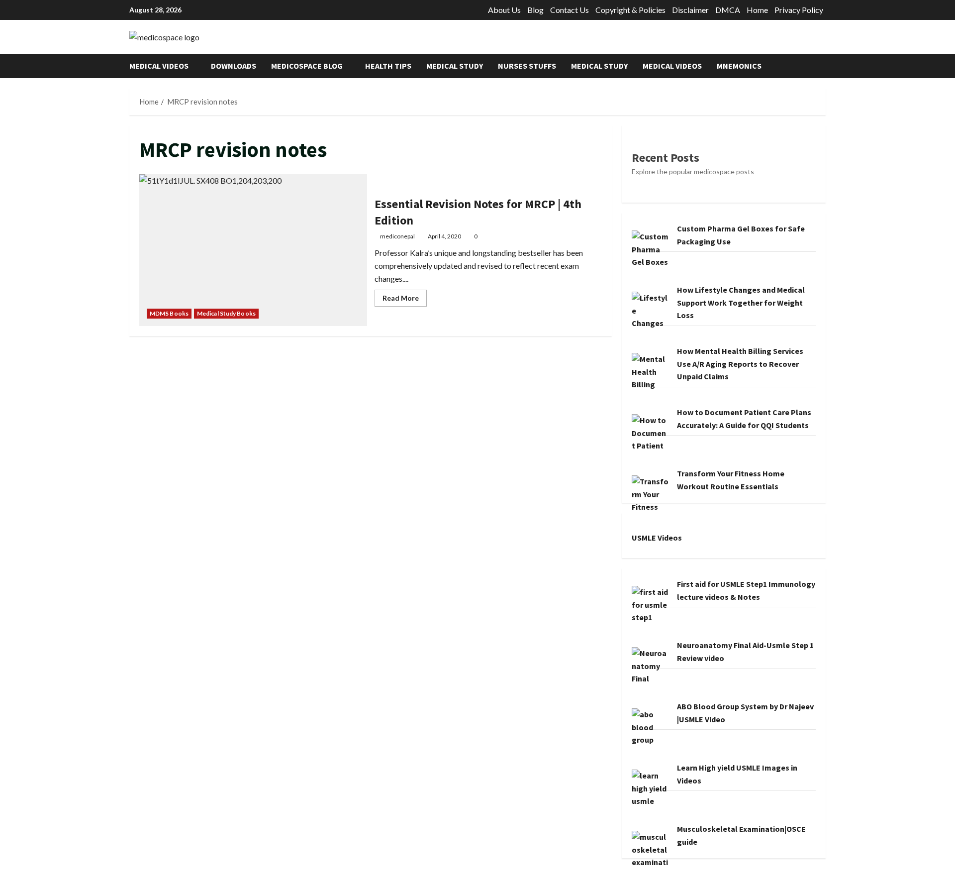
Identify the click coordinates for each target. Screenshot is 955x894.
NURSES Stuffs (527, 66)
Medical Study (454, 66)
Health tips (388, 66)
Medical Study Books (226, 313)
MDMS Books (169, 313)
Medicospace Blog (307, 66)
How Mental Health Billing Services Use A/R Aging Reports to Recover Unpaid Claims (740, 363)
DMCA (727, 9)
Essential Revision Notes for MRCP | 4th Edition (253, 250)
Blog (535, 9)
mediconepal (397, 236)
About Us (504, 9)
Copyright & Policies (630, 9)
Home (757, 9)
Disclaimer (690, 9)
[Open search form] (823, 66)
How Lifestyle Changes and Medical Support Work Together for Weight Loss (741, 302)
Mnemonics (739, 66)
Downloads (233, 66)
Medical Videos (159, 66)
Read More (404, 300)
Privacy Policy (798, 9)
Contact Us (569, 9)
